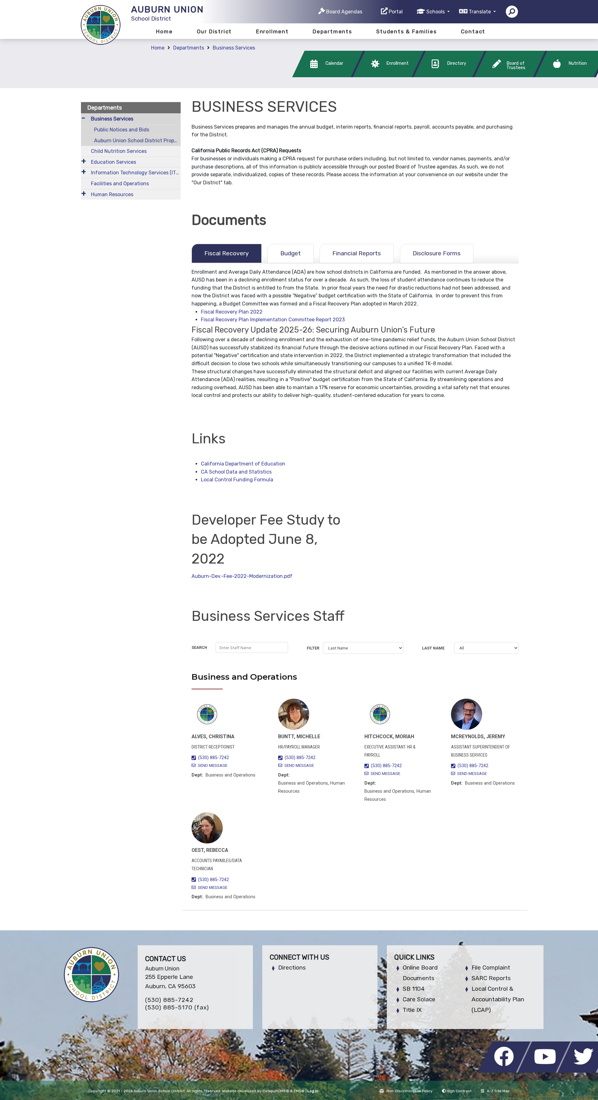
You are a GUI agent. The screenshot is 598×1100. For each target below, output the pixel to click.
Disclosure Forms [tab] (437, 253)
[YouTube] (546, 1071)
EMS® (299, 1091)
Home (164, 31)
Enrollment (272, 31)
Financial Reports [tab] (356, 253)
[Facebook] (506, 1071)
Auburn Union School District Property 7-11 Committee (137, 141)
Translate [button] (480, 12)
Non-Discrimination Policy (410, 1091)
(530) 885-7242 (213, 757)
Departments (332, 31)
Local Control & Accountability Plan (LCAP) (498, 999)
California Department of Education (243, 464)
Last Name (433, 648)
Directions (292, 967)
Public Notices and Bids (121, 130)
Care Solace (419, 999)
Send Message (212, 765)
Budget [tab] (290, 253)
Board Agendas (344, 12)
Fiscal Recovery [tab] (226, 253)
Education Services (113, 162)
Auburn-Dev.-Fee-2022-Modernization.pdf (242, 576)
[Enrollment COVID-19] (390, 75)
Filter (313, 648)
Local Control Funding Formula (237, 480)
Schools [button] (436, 12)
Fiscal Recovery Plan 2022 (232, 312)
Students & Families (406, 31)
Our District (214, 31)
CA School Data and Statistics (236, 472)
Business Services (234, 48)
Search (199, 647)
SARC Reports (491, 978)
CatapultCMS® (276, 1091)
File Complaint (491, 967)
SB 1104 (414, 988)
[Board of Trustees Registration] (511, 75)
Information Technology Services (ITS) (136, 173)
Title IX (412, 1009)
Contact (473, 31)
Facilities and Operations (120, 183)
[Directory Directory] (450, 75)
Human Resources (112, 194)
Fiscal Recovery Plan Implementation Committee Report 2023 (273, 320)
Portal (396, 12)
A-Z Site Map (498, 1091)
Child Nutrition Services (119, 151)
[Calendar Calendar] (329, 75)
